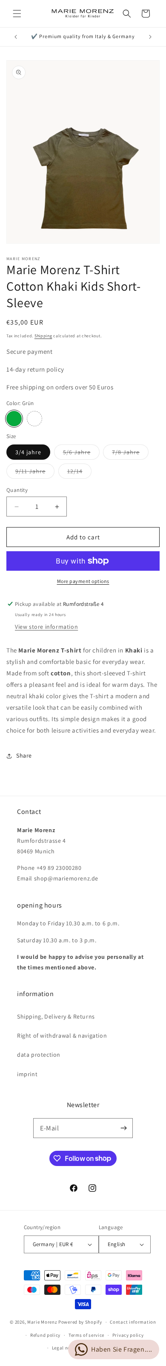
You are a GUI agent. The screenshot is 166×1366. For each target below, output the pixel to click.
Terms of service (86, 1335)
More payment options (83, 581)
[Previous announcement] (15, 37)
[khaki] (34, 418)
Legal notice (65, 1348)
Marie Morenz (42, 1322)
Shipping (43, 336)
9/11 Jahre (34, 473)
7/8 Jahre (130, 454)
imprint (27, 1074)
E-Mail (49, 1128)
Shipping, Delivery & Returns (56, 1016)
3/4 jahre (28, 452)
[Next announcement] (150, 37)
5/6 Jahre (81, 454)
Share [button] (24, 755)
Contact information (133, 1322)
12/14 (79, 473)
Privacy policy (128, 1335)
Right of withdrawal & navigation (62, 1035)
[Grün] (14, 418)
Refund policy (45, 1335)
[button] (17, 13)
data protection (38, 1054)
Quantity (17, 490)
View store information (46, 626)
